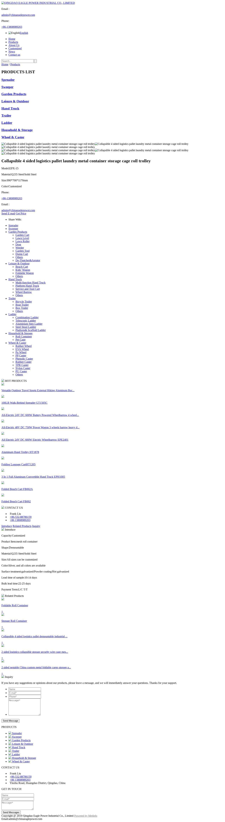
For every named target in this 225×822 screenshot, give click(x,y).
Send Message (10, 720)
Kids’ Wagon (22, 269)
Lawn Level (22, 238)
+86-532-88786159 (20, 516)
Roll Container (23, 336)
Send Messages (11, 812)
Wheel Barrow (23, 292)
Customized (15, 48)
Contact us (14, 54)
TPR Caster (21, 365)
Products (13, 42)
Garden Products (13, 94)
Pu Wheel (20, 352)
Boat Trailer (22, 304)
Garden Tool (22, 250)
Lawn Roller (22, 241)
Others (19, 257)
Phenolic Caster (24, 358)
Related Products (22, 526)
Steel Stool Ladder (25, 326)
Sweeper (7, 87)
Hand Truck (10, 108)
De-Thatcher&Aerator (27, 260)
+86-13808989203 (11, 26)
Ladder (6, 123)
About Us (13, 45)
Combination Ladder (26, 317)
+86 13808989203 (20, 520)
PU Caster (21, 371)
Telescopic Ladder (25, 320)
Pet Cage (20, 339)
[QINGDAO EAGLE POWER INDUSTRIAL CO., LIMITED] (38, 2)
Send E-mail (8, 213)
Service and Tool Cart (27, 288)
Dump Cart (21, 254)
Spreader (8, 80)
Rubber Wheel (23, 345)
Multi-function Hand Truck (30, 282)
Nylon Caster (22, 368)
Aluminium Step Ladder (28, 323)
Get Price (21, 213)
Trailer (6, 115)
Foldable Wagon (24, 273)
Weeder (19, 247)
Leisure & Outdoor (15, 101)
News (11, 51)
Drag (18, 244)
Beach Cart (21, 266)
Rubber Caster (23, 361)
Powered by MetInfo (85, 815)
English (24, 32)
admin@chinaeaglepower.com (18, 14)
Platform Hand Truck (27, 285)
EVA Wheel (22, 349)
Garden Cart (22, 234)
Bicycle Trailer (23, 301)
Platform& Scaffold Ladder (30, 330)
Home (11, 38)
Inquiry (36, 526)
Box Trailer (21, 307)
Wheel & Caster (12, 137)
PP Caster (20, 355)
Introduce (6, 526)
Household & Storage (17, 130)
